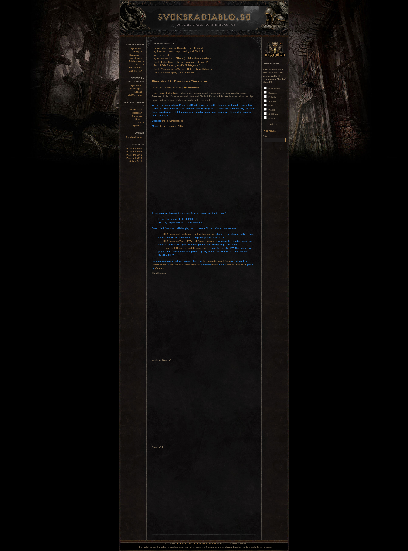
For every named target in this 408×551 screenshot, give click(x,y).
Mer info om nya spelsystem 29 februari (174, 72)
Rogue (271, 118)
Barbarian (273, 93)
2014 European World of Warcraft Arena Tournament (190, 241)
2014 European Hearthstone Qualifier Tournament (188, 234)
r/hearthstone (159, 264)
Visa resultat (270, 131)
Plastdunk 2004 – (135, 158)
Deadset (195, 105)
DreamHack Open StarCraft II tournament (184, 248)
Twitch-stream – (136, 61)
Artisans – (139, 92)
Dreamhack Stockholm (164, 93)
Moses (182, 105)
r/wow (214, 264)
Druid (270, 105)
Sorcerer (272, 101)
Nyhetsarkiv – (137, 48)
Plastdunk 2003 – (135, 155)
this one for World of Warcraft (185, 264)
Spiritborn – (138, 125)
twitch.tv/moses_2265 (171, 126)
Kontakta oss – (136, 67)
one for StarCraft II (236, 264)
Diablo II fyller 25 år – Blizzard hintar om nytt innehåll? (181, 62)
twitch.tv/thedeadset (172, 120)
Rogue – (139, 119)
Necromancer (274, 88)
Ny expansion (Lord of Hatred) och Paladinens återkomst (183, 58)
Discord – (139, 64)
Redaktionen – (136, 55)
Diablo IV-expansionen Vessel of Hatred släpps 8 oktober (183, 69)
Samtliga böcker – (135, 137)
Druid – (140, 122)
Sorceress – (138, 116)
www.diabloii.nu (184, 544)
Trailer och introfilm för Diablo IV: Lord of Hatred (178, 48)
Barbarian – (138, 113)
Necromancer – (136, 109)
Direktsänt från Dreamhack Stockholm (179, 81)
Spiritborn (273, 114)
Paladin (272, 97)
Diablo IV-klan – (136, 71)
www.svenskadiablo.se (205, 544)
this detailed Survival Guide (217, 261)
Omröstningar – (136, 58)
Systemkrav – (137, 85)
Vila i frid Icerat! (161, 55)
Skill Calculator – (136, 95)
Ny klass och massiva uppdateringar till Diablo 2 (178, 51)
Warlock (272, 110)
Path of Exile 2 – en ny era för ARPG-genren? (177, 65)
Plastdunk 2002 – (135, 151)
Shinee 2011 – (136, 161)
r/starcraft (160, 268)
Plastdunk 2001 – (135, 148)
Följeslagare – (137, 88)
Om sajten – (138, 51)
